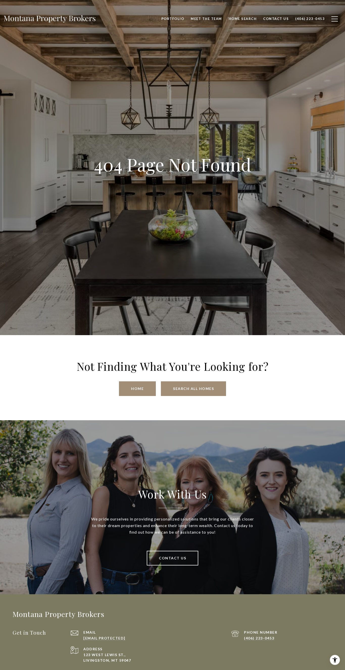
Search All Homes (193, 388)
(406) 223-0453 (259, 638)
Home (137, 388)
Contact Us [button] (172, 558)
